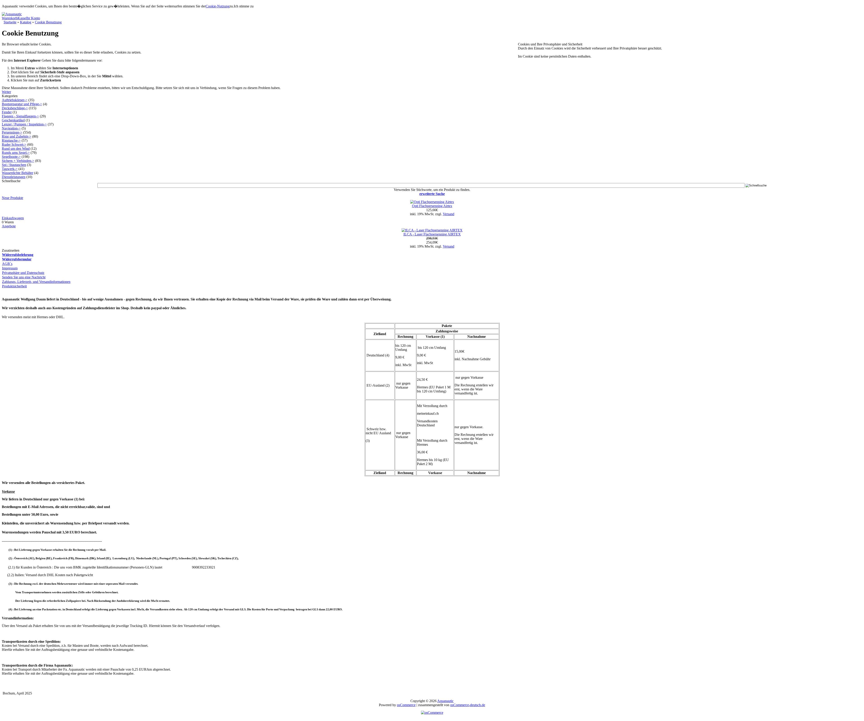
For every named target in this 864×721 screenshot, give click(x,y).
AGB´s (7, 264)
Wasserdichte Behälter (17, 173)
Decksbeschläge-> (15, 108)
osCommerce (406, 705)
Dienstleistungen (13, 177)
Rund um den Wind (16, 148)
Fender (7, 112)
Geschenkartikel (13, 120)
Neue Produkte (12, 198)
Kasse (22, 18)
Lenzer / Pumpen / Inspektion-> (24, 124)
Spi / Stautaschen (14, 165)
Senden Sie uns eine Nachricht (23, 277)
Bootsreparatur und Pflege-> (22, 104)
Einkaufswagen (13, 218)
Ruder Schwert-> (14, 144)
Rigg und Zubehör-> (16, 136)
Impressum (10, 268)
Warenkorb (10, 18)
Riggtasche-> (11, 140)
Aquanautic (445, 701)
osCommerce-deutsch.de (467, 705)
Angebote (9, 226)
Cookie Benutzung (48, 22)
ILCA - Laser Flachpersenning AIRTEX (432, 234)
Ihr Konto (33, 18)
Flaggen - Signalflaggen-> (20, 116)
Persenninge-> (12, 132)
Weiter (6, 92)
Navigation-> (11, 128)
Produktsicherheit (14, 286)
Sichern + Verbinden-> (18, 161)
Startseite (10, 22)
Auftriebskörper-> (14, 100)
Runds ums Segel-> (16, 152)
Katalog (25, 22)
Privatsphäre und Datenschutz (23, 273)
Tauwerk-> (10, 169)
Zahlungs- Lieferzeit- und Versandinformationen (36, 282)
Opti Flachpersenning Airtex (432, 206)
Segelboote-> (11, 157)
